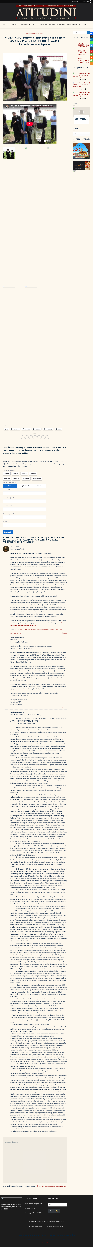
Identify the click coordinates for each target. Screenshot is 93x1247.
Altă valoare (37, 478)
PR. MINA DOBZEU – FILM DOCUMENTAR (83, 45)
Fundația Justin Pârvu (57, 24)
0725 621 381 (36, 1213)
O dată (10, 486)
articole (29, 33)
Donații (84, 24)
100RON (6, 473)
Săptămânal (25, 486)
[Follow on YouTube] (7, 1)
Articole (35, 24)
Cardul (5, 521)
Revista (7, 24)
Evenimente (35, 33)
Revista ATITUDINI (43, 1226)
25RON (15, 473)
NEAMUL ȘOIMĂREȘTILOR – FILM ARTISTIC (83, 60)
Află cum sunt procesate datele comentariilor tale (51, 1186)
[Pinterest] (91, 51)
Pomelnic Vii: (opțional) (9, 490)
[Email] (91, 54)
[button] (75, 1)
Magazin (44, 24)
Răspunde (64, 633)
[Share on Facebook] (23, 437)
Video (42, 33)
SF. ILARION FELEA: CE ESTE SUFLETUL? (83, 52)
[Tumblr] (91, 48)
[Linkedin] (91, 39)
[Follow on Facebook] (2, 1)
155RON (33, 473)
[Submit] (88, 32)
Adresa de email (7, 506)
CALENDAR (60, 1221)
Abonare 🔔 (54, 1211)
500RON (16, 478)
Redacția (15, 24)
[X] (91, 36)
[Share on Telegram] (47, 437)
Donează (7, 532)
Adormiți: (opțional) (8, 498)
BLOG (39, 1221)
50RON (24, 473)
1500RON (26, 478)
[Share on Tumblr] (43, 437)
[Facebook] (91, 33)
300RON (7, 478)
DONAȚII (52, 1221)
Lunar (39, 486)
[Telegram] (91, 45)
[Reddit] (91, 57)
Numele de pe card (8, 513)
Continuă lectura (46, 1243)
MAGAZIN (32, 1221)
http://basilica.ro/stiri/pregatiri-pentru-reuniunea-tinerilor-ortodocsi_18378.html (38, 629)
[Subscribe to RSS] (5, 1)
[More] (91, 63)
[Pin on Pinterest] (39, 437)
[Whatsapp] (91, 42)
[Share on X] (27, 437)
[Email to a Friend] (35, 437)
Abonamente (25, 24)
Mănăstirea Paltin (73, 24)
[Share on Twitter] (31, 437)
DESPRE (45, 1221)
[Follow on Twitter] (4, 1)
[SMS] (91, 60)
